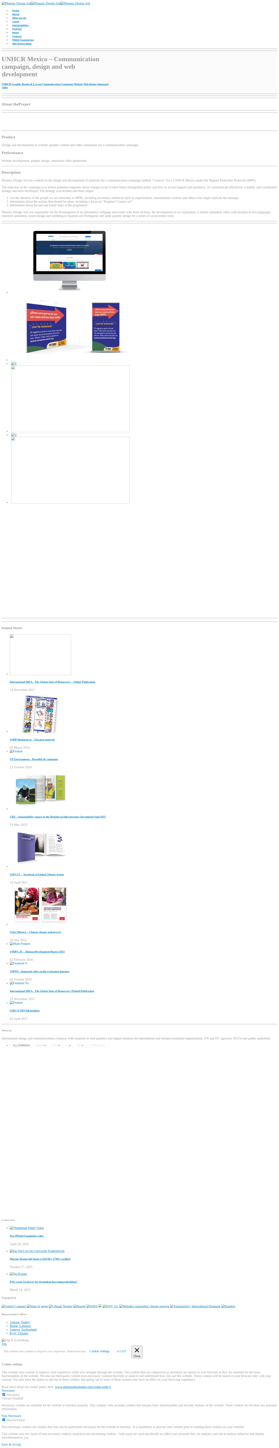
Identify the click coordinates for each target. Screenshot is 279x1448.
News (15, 32)
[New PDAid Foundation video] (27, 1228)
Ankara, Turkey (20, 1322)
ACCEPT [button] (121, 1351)
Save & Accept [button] (11, 1444)
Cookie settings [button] (99, 1351)
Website (78, 84)
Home (15, 10)
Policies (17, 28)
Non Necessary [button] (11, 1416)
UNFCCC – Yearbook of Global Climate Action (37, 874)
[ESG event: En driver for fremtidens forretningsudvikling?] (18, 1274)
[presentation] (21, 1046)
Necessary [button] (8, 1390)
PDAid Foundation (23, 39)
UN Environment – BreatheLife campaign (34, 759)
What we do (19, 17)
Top (4, 1344)
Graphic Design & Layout (26, 84)
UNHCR (6, 84)
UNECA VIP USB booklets (25, 1010)
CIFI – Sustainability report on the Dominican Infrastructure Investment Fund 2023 (58, 816)
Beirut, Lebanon (20, 1326)
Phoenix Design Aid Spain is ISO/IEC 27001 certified (40, 1258)
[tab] (21, 1045)
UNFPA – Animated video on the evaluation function (39, 971)
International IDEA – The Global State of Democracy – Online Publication (52, 681)
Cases (15, 21)
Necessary (13, 1394)
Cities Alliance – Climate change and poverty (35, 932)
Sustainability (20, 25)
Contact (17, 36)
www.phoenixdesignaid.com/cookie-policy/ (83, 1387)
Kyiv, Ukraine (19, 1333)
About (15, 14)
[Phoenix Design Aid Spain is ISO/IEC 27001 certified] (37, 1251)
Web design (90, 84)
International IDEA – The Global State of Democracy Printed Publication (52, 991)
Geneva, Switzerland (23, 1329)
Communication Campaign (57, 84)
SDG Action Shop (21, 43)
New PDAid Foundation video (27, 1235)
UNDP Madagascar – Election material (32, 739)
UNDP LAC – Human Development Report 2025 (37, 951)
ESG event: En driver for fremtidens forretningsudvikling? (43, 1281)
